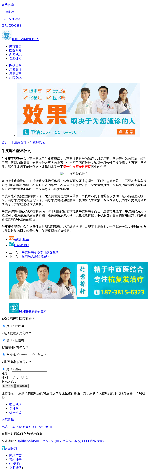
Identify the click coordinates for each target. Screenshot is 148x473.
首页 (5, 142)
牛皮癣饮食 (37, 142)
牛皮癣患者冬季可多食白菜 (40, 252)
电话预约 (15, 404)
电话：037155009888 (15, 426)
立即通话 (15, 467)
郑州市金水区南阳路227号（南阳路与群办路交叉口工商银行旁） (62, 441)
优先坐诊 (15, 412)
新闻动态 (15, 54)
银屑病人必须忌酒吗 (35, 256)
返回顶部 (11, 448)
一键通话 (8, 12)
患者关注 (15, 69)
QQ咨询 (14, 463)
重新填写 (22, 386)
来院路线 (15, 77)
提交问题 (8, 386)
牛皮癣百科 (18, 142)
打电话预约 (21, 245)
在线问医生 (21, 239)
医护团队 (15, 65)
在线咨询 (8, 5)
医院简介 (15, 50)
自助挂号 (15, 58)
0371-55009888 (11, 25)
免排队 (13, 408)
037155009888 (11, 19)
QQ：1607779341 (40, 426)
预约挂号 (15, 459)
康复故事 (15, 73)
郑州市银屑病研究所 (25, 39)
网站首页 (15, 46)
